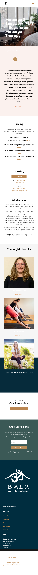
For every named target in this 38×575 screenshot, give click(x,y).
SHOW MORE (18, 294)
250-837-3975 (12, 557)
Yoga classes (7, 516)
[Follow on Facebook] (4, 570)
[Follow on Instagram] (11, 570)
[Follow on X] (8, 570)
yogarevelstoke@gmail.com (11, 564)
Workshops (6, 526)
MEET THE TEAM (19, 408)
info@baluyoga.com (13, 562)
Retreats (5, 530)
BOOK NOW (19, 176)
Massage (6, 519)
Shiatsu (5, 523)
